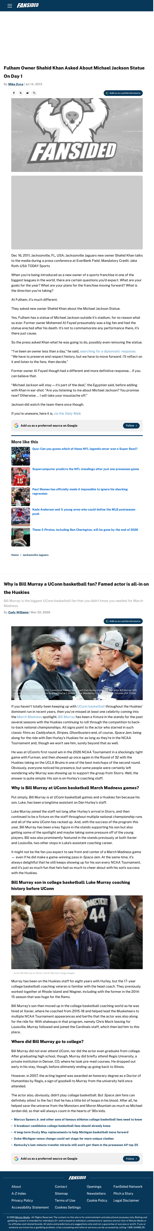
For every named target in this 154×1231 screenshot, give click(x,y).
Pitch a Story (123, 1193)
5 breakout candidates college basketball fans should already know (62, 1126)
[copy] (34, 93)
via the (67, 413)
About (16, 1186)
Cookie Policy (97, 1200)
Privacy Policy (22, 1200)
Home (15, 554)
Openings (94, 1186)
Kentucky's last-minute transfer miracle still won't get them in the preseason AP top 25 (76, 1145)
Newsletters (96, 1193)
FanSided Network (128, 1186)
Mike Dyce (15, 84)
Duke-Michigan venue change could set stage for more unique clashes (64, 1138)
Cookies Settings (68, 1207)
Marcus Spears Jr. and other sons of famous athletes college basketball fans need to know (78, 1119)
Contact (61, 1186)
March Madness (29, 717)
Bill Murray (66, 717)
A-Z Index (18, 1193)
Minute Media (22, 1217)
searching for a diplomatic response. (108, 351)
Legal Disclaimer (126, 1200)
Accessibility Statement (30, 1207)
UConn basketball (91, 706)
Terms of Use (65, 1200)
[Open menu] (10, 5)
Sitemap (61, 1193)
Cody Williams (18, 612)
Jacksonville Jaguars (35, 554)
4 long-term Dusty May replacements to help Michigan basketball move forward (71, 1132)
